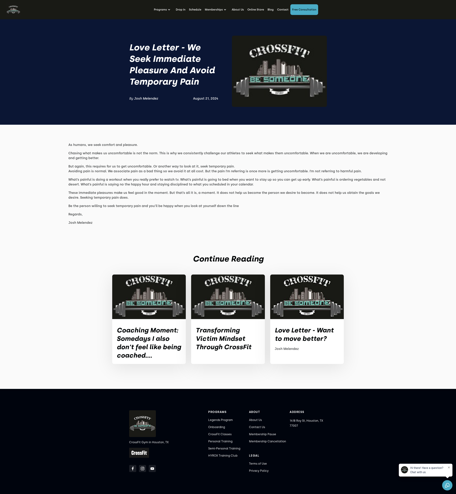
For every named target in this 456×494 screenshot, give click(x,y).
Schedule (195, 9)
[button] (163, 9)
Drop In (180, 9)
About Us (238, 9)
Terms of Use (258, 463)
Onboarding (216, 427)
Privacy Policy (259, 470)
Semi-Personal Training (224, 448)
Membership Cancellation (267, 441)
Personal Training (220, 441)
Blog (271, 9)
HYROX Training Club (223, 455)
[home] (13, 9)
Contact (283, 9)
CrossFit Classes (220, 434)
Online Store (255, 9)
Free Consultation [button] (304, 9)
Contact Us (257, 427)
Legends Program (220, 420)
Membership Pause (262, 434)
